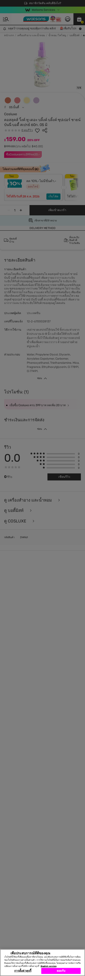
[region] (42, 962)
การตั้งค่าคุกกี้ (22, 970)
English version (49, 966)
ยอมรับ (61, 970)
